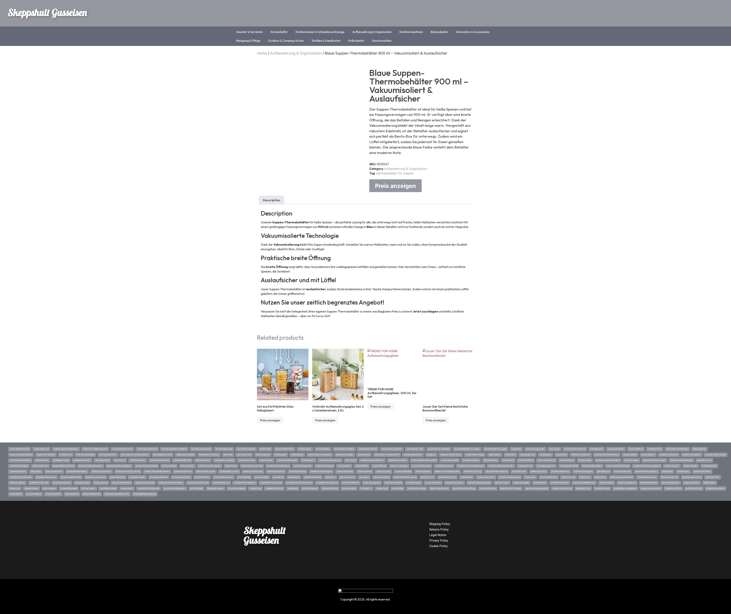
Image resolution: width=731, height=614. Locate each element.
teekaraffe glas (297, 455)
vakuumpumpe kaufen (535, 449)
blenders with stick (330, 488)
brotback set (293, 488)
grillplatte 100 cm (202, 477)
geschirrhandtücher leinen (405, 477)
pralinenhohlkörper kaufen (654, 460)
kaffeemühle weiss (538, 471)
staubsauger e (545, 455)
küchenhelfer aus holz (229, 471)
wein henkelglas (323, 449)
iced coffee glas (603, 471)
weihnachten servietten (344, 449)
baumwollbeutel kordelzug (464, 488)
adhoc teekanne (71, 494)
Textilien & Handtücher (326, 40)
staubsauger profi (527, 455)
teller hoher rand (244, 455)
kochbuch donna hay (297, 471)
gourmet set (278, 477)
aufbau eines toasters (715, 488)
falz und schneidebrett (121, 483)
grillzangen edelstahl (159, 477)
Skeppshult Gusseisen (47, 12)
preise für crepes (631, 460)
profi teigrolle (508, 460)
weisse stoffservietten (285, 449)
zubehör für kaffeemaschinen (95, 449)
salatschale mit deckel (398, 460)
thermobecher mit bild (162, 455)
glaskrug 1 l (330, 477)
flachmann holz (712, 477)
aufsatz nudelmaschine (651, 488)
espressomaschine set (145, 483)
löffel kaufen (36, 471)
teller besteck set (263, 455)
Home (262, 53)
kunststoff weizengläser (77, 471)
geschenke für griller (447, 477)
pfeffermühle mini (40, 466)
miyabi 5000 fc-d (379, 466)
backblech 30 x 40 (583, 488)
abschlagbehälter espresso (145, 494)
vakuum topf (554, 449)
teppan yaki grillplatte (185, 455)
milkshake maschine (444, 466)
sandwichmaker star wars (330, 460)
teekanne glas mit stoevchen (319, 455)
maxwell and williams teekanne (647, 466)
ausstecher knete (602, 488)
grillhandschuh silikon (223, 477)
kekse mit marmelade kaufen (447, 471)
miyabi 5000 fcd (362, 466)
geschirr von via (427, 477)
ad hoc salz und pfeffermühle (117, 494)
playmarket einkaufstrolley (681, 460)
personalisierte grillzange (146, 466)
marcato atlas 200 (709, 466)
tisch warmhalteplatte (85, 455)
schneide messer (203, 460)
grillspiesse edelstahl (181, 477)
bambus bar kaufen (488, 488)
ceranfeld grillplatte (108, 488)
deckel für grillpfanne (627, 483)
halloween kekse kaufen (46, 477)
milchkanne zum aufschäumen (471, 466)
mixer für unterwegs (399, 466)
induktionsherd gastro (583, 471)
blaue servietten (349, 488)
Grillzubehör (356, 40)
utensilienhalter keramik (574, 449)
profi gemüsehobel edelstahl (608, 460)
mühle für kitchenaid (302, 466)
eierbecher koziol (414, 483)
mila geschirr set (525, 466)
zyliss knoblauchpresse (19, 449)
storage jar (431, 455)
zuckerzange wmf (41, 449)
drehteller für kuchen (559, 483)
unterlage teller (596, 449)
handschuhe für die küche (20, 477)
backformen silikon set (562, 488)
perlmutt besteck (169, 466)
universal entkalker (616, 449)
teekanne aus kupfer (344, 455)
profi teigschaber (491, 460)
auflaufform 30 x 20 (673, 488)
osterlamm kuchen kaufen (209, 466)
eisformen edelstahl (393, 483)
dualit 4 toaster (540, 483)
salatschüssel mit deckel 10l (372, 460)
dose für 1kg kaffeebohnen (584, 483)
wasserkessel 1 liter (415, 449)
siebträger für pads (61, 460)
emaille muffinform (350, 483)
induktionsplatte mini (560, 471)
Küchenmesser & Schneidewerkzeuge (320, 32)
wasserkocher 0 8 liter (368, 449)
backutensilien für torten (511, 488)
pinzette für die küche (19, 466)
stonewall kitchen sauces (451, 455)
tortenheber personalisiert (677, 449)
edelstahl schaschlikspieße (479, 483)
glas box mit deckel (381, 477)
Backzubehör (439, 32)
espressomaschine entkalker (171, 483)
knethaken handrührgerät (321, 471)
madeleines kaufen (18, 471)
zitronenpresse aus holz (122, 449)
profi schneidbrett (526, 460)
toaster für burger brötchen (21, 455)
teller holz (228, 455)
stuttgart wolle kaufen (413, 455)
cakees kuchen (127, 488)
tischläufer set (66, 455)
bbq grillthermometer (439, 488)
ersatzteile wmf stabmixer (244, 483)
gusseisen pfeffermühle (71, 477)
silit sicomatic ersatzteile (20, 460)
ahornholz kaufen (53, 494)
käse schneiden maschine (496, 471)
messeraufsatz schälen (592, 466)
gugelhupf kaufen (117, 477)
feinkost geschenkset (61, 483)
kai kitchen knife (519, 471)
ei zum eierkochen (433, 483)
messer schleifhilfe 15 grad (618, 466)
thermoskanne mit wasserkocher (134, 455)
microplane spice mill (546, 466)
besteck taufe (382, 488)
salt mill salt (351, 460)
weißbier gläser (304, 449)
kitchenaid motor (383, 471)
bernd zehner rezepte (416, 488)
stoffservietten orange (475, 455)
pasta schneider (187, 466)
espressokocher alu (221, 483)
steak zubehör (494, 455)
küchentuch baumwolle (101, 471)
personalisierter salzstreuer (90, 466)
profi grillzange (585, 460)
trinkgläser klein (655, 449)
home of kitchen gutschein (646, 471)
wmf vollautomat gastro (201, 449)
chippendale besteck (69, 488)
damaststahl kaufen (649, 483)
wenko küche (265, 449)
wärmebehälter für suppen (395, 173)
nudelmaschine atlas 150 (252, 466)
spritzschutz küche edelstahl (606, 455)
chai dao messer (88, 488)
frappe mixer (530, 477)
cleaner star (15, 488)
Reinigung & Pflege (248, 40)
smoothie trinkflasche (669, 455)
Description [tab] (271, 200)
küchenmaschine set (183, 471)
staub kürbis (561, 455)
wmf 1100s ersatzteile (246, 449)
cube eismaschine (691, 483)
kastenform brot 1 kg (472, 471)
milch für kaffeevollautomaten (501, 466)
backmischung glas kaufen (537, 488)
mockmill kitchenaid (324, 466)
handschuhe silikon (702, 471)
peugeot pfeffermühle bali (63, 466)
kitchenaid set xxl (365, 471)
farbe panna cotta (82, 483)
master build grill (672, 466)
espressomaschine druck (198, 483)
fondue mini (585, 477)
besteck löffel (397, 488)
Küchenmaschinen (411, 32)
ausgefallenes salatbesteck (625, 488)
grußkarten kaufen (137, 477)
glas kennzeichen (347, 477)
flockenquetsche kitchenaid (621, 477)
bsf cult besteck (196, 488)
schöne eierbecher (137, 460)
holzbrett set (667, 471)
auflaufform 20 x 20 (694, 488)
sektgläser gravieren (82, 460)
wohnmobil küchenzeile (147, 449)
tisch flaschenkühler (107, 455)
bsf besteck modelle (215, 488)
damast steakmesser (670, 483)
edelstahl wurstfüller (454, 483)
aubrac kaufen (16, 494)
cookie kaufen (709, 483)
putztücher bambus (471, 460)
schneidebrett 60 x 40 (182, 460)
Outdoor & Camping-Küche (286, 40)
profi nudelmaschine (546, 460)
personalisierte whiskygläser (119, 466)
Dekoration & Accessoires (472, 32)
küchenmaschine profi (205, 471)
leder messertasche (54, 471)
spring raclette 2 (648, 455)
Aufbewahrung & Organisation (372, 32)
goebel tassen (293, 477)
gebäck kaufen (466, 477)
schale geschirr (308, 460)
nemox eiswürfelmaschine (278, 466)
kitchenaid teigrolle (345, 471)
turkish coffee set (636, 449)
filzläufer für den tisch (39, 483)
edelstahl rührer (502, 483)
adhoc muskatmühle (91, 494)
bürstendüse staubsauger (174, 488)
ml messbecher (344, 466)
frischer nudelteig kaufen (509, 477)
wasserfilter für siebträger (439, 449)
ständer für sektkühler (580, 455)
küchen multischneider (253, 471)
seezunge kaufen (102, 460)
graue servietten (261, 477)
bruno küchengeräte (236, 488)
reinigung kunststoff (449, 460)
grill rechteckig (244, 477)
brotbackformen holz (274, 488)
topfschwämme (699, 449)
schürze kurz (119, 460)
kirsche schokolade (403, 471)
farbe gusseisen (100, 483)
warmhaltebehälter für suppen (467, 449)
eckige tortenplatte (521, 483)
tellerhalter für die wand (209, 455)
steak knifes (510, 455)
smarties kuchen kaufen (715, 455)
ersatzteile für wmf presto (271, 483)
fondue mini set (568, 477)
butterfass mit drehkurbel (148, 488)
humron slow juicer (622, 471)
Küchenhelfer (279, 32)
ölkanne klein (231, 466)
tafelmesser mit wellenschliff (387, 455)
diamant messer (606, 483)
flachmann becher (17, 483)
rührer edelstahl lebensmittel (424, 460)
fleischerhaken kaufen (692, 477)
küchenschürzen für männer (128, 471)
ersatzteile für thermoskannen (299, 483)
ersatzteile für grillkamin (327, 483)
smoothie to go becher (692, 455)
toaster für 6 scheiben (46, 455)
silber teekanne (42, 460)
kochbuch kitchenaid (275, 471)
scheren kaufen (266, 460)
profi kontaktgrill (567, 460)
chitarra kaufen (49, 488)
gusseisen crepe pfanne (95, 477)
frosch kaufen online (485, 477)
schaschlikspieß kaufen (287, 460)
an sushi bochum (34, 494)
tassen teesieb (364, 455)
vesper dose (516, 449)
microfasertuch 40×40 (569, 466)
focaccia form (600, 477)
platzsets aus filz (704, 460)
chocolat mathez (31, 488)
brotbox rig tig (255, 488)
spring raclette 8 (630, 455)
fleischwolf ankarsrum (647, 477)
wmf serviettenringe (224, 449)
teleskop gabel (280, 455)
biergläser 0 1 (366, 488)
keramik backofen (423, 471)
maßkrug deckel (690, 466)
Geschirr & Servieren (249, 32)
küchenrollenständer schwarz (157, 471)
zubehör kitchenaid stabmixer (66, 449)
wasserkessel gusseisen (392, 449)
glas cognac (364, 477)
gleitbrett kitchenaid (312, 477)
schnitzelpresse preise (159, 460)
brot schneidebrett (309, 488)
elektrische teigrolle (372, 483)
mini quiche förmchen (421, 466)
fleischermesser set (669, 477)
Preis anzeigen (395, 185)
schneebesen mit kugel (224, 460)
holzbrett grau (683, 471)
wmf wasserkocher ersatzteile (174, 449)
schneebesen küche (247, 460)
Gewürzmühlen (382, 40)
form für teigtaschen (548, 477)
